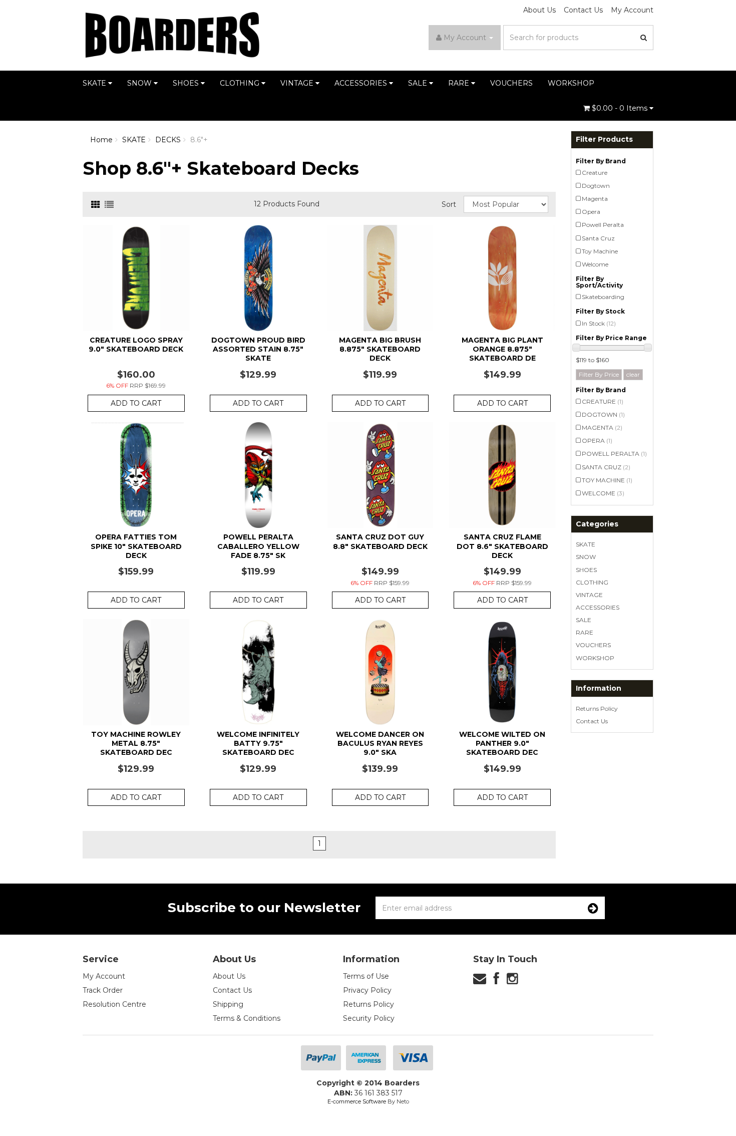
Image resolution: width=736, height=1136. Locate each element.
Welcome (595, 264)
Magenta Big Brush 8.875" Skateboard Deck (380, 349)
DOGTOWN (603, 414)
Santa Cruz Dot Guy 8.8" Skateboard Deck (380, 541)
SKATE (95, 83)
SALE (418, 83)
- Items (620, 108)
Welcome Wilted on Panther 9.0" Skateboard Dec (502, 743)
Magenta (595, 198)
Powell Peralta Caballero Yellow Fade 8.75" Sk (258, 545)
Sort (449, 204)
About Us (539, 10)
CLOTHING (240, 83)
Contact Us (583, 10)
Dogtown (596, 185)
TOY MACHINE (607, 480)
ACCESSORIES (361, 83)
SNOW (140, 83)
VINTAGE (297, 83)
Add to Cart (136, 403)
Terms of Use (366, 976)
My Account (632, 10)
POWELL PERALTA (614, 453)
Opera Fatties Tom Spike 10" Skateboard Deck (136, 545)
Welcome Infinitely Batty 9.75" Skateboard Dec (258, 743)
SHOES (187, 83)
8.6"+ (199, 139)
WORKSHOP (571, 83)
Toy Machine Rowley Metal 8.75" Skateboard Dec (136, 743)
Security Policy (369, 1018)
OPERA (597, 440)
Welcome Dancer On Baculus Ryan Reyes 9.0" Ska (380, 743)
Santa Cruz (598, 238)
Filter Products (604, 139)
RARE (459, 83)
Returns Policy (597, 708)
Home (101, 139)
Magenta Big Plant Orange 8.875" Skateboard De (502, 349)
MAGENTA (602, 427)
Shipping (228, 1004)
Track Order (103, 990)
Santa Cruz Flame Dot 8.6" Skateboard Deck (502, 545)
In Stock (599, 323)
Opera (591, 211)
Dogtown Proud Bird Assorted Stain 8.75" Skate (258, 349)
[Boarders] (173, 34)
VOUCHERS (511, 83)
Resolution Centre (114, 1004)
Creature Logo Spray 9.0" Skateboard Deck (136, 345)
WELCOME (603, 493)
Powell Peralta (603, 224)
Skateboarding (603, 297)
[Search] (643, 37)
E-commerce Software (356, 1101)
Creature (594, 172)
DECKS (168, 139)
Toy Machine (600, 251)
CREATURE (602, 401)
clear (633, 374)
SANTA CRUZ (606, 467)
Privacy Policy (367, 990)
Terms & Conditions (246, 1018)
